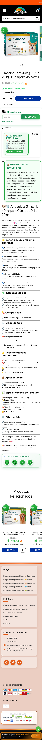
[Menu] (4, 10)
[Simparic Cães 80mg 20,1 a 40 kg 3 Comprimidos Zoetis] (22, 550)
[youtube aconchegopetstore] (19, 662)
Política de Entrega (10, 616)
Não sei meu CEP (8, 121)
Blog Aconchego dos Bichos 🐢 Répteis (18, 590)
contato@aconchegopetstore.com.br (20, 645)
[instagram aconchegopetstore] (6, 662)
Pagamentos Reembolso (12, 613)
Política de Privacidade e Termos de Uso (19, 606)
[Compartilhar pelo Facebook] (15, 462)
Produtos (6, 623)
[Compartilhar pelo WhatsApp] (7, 462)
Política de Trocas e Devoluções (15, 609)
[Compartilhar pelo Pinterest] (30, 462)
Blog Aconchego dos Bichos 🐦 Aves (17, 587)
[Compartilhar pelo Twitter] (22, 462)
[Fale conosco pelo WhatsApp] (38, 729)
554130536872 (12, 638)
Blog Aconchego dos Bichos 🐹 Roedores (19, 583)
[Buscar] (37, 18)
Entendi (36, 736)
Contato (6, 620)
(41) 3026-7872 (12, 641)
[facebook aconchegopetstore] (13, 662)
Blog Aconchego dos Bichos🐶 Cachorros (19, 576)
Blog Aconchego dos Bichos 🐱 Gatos (17, 580)
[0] (37, 11)
